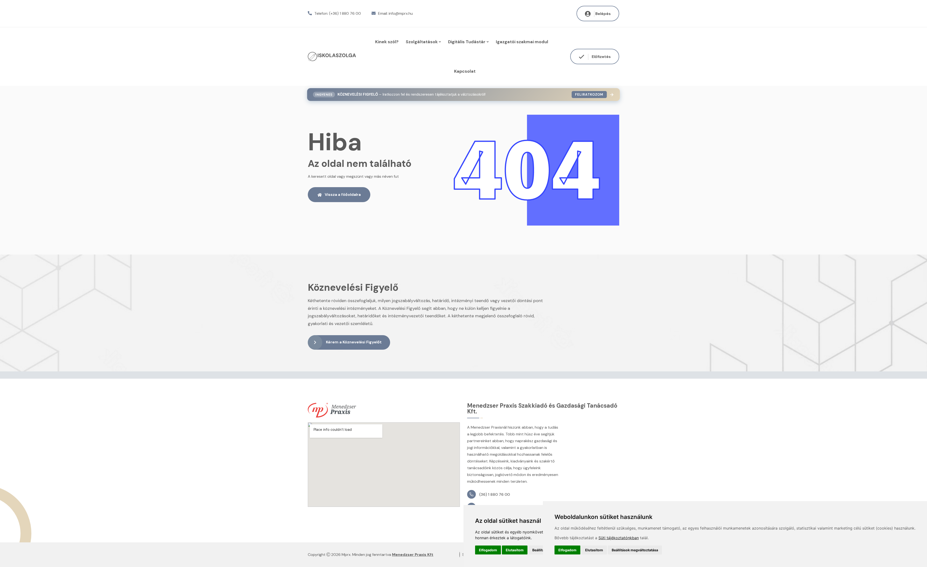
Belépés (603, 13)
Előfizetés (601, 56)
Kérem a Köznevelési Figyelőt (354, 342)
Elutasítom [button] (515, 550)
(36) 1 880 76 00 (494, 494)
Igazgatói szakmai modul (522, 42)
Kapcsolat (465, 71)
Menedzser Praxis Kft (412, 554)
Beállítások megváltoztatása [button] (635, 550)
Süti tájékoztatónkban (618, 537)
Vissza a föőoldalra (343, 194)
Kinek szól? (387, 42)
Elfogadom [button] (488, 550)
